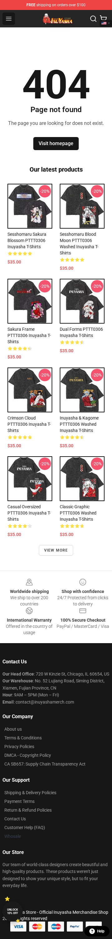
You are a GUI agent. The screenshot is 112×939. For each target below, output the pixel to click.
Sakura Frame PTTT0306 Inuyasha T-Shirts (29, 335)
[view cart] (103, 18)
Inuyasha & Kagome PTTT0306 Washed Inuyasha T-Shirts (79, 424)
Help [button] (101, 931)
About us (13, 729)
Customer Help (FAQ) (24, 827)
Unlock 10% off (12, 911)
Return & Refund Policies (28, 810)
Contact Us (15, 818)
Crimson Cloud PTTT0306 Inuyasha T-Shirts (29, 424)
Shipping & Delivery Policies (30, 792)
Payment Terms (19, 801)
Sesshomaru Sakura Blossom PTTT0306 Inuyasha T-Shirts (26, 240)
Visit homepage (56, 143)
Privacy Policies (19, 746)
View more (56, 550)
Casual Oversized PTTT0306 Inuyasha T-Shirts (29, 513)
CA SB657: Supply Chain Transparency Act (45, 763)
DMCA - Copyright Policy (27, 755)
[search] (93, 18)
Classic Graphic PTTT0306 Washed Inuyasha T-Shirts (78, 513)
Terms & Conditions (23, 737)
